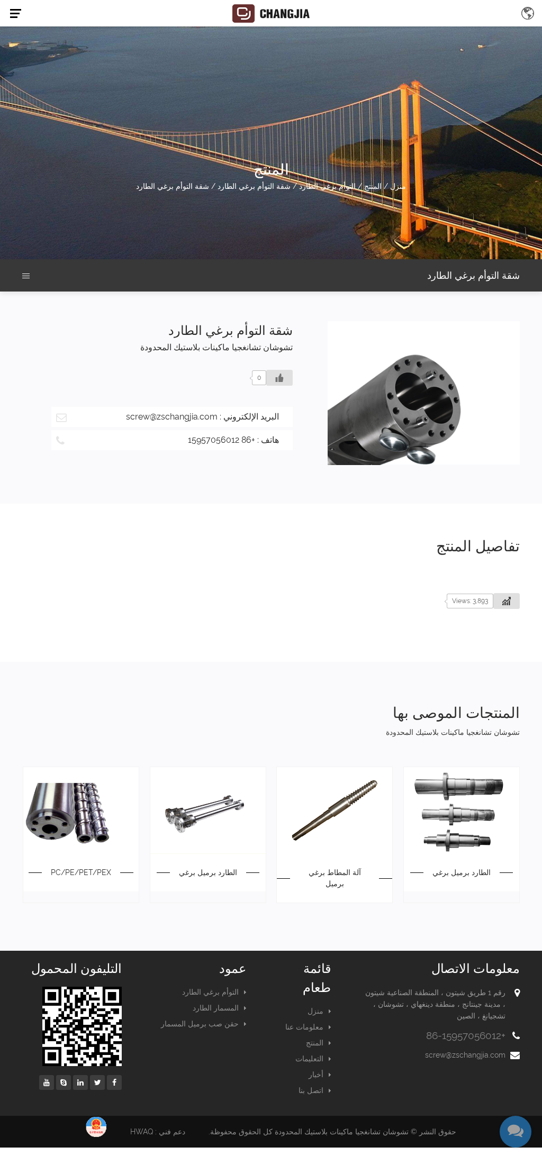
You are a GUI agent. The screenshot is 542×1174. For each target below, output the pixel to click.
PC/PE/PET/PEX (81, 872)
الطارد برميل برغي (461, 872)
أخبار (316, 1074)
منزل (398, 186)
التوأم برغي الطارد (327, 186)
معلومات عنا (304, 1027)
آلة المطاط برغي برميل (335, 878)
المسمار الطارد (216, 1008)
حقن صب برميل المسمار (200, 1024)
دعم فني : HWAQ (157, 1131)
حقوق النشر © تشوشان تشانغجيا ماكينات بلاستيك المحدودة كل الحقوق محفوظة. (332, 1131)
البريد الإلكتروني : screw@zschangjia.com (202, 417)
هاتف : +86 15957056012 (233, 440)
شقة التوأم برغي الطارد (254, 186)
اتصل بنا (311, 1090)
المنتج (373, 186)
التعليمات (309, 1058)
